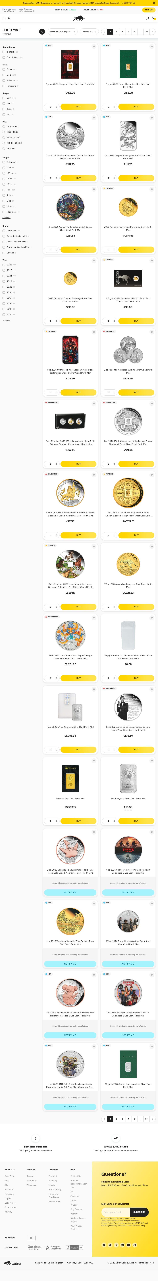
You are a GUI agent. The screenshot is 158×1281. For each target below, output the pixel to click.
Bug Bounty (76, 1209)
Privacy (74, 1205)
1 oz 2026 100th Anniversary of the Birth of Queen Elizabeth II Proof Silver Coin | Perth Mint (128, 442)
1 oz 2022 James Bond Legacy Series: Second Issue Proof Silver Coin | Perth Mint (128, 728)
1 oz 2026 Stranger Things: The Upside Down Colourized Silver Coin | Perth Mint (128, 871)
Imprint (74, 1213)
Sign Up (148, 10)
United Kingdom (55, 1262)
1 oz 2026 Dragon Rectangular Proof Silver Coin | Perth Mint (128, 157)
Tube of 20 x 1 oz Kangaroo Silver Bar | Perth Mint (70, 727)
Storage (30, 1176)
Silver (93, 10)
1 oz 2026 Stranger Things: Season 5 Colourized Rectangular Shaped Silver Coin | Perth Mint (70, 371)
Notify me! (70, 892)
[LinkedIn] (122, 1245)
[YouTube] (128, 1245)
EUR (85, 1262)
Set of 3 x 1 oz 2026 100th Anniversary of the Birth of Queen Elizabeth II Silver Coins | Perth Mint (70, 442)
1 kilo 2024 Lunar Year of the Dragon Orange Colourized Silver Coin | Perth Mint (70, 657)
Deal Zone (10, 1176)
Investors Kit (54, 1201)
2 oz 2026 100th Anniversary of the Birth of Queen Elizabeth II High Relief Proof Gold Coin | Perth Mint (128, 514)
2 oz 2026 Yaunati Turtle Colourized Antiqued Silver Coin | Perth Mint (70, 228)
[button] (63, 31)
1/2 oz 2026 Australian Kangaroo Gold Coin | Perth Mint (128, 585)
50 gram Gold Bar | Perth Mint (70, 798)
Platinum (9, 1189)
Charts (52, 1185)
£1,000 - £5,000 (14, 143)
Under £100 (12, 126)
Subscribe (139, 1212)
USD (91, 1262)
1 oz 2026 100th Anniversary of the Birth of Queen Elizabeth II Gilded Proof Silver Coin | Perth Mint (70, 514)
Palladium (9, 1194)
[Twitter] (110, 1245)
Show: (86, 31)
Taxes (73, 1200)
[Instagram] (116, 1245)
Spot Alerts (32, 1180)
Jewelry (8, 1211)
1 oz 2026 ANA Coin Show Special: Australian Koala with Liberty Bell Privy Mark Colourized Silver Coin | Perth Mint (70, 1085)
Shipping (53, 1180)
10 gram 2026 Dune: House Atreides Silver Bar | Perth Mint (128, 1085)
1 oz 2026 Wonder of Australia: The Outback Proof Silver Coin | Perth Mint (70, 157)
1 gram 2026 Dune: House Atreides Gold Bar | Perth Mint (128, 85)
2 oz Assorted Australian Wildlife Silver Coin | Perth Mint (128, 371)
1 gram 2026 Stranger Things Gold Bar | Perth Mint (70, 84)
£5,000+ (11, 148)
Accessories (10, 1207)
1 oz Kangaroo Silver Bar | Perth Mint (128, 798)
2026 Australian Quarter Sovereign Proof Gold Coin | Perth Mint (70, 299)
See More (6, 218)
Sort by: (54, 31)
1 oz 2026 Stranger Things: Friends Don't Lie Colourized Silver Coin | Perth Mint (128, 1014)
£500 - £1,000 (13, 137)
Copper (8, 1198)
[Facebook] (103, 1245)
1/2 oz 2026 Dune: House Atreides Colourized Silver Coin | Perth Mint (128, 942)
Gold (65, 10)
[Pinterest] (134, 1245)
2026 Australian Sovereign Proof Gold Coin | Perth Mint (128, 228)
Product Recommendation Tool (79, 1183)
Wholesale (31, 1185)
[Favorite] (93, 46)
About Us (75, 1196)
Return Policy (55, 1189)
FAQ (73, 1191)
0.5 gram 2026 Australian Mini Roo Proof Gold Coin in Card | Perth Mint (128, 299)
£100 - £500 (12, 132)
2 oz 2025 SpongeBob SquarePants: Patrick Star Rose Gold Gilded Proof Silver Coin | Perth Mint (70, 871)
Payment (53, 1176)
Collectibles (10, 1203)
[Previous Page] (104, 32)
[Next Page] (152, 32)
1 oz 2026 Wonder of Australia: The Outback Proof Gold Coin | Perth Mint (70, 942)
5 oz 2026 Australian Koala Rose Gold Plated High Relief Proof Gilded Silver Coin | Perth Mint (70, 1014)
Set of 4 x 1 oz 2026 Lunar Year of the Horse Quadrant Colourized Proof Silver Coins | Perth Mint (70, 585)
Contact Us (76, 1176)
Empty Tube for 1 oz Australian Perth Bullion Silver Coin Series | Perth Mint (128, 657)
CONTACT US (129, 3)
